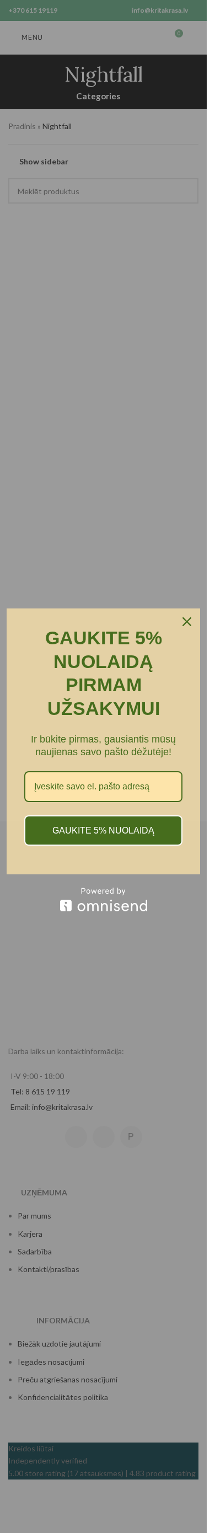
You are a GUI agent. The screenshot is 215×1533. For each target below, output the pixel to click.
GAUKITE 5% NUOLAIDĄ (103, 830)
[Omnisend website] (103, 899)
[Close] (187, 621)
